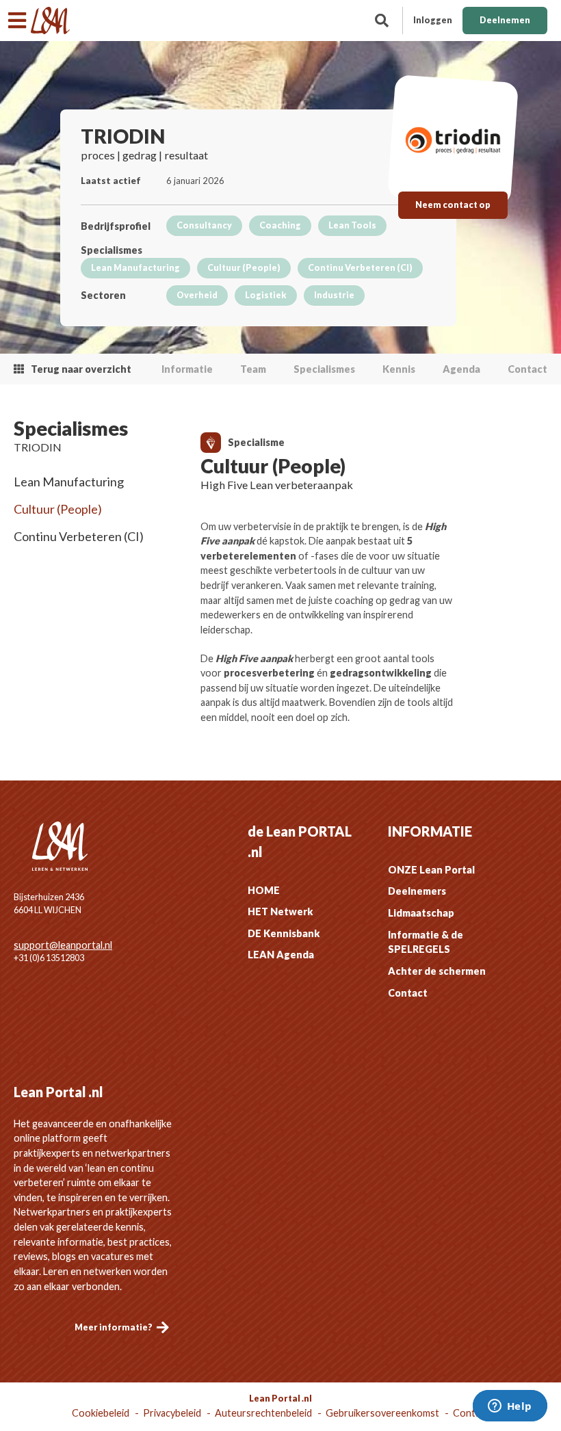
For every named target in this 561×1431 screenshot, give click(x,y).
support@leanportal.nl (63, 945)
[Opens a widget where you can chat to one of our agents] (509, 1407)
